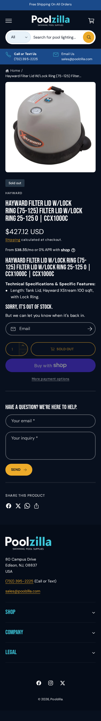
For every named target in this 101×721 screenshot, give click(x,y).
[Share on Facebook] (8, 506)
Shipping (12, 240)
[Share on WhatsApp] (27, 506)
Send (15, 469)
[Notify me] (90, 328)
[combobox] (64, 37)
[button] (9, 21)
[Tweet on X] (18, 506)
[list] (50, 56)
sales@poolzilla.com (22, 591)
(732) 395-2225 (19, 581)
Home (15, 70)
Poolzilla (56, 699)
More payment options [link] (50, 379)
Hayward (13, 193)
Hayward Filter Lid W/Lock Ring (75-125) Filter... (43, 76)
